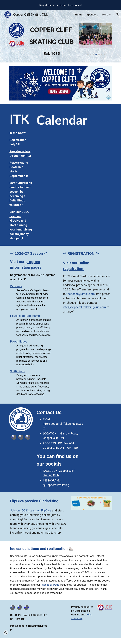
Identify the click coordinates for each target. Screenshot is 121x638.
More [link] (105, 14)
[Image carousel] (95, 39)
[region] (60, 5)
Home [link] (78, 14)
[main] (51, 36)
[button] (117, 14)
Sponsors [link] (92, 14)
